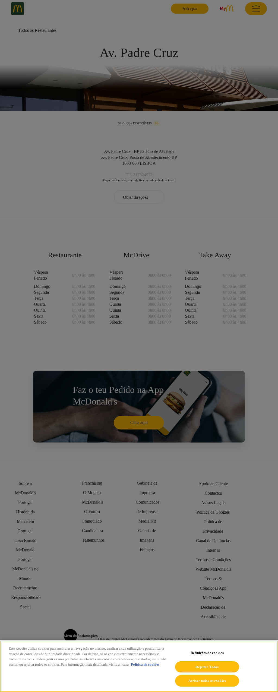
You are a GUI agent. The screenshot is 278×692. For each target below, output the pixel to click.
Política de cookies (145, 664)
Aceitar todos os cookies (207, 681)
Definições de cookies (207, 653)
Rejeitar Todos (207, 667)
